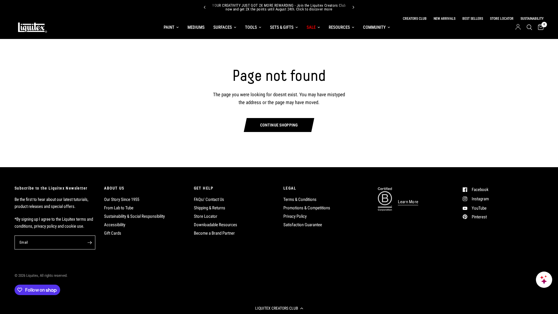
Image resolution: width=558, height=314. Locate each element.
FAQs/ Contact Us (209, 199)
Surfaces (222, 27)
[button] (279, 308)
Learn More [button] (408, 201)
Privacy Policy (295, 216)
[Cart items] (539, 27)
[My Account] (518, 27)
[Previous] (204, 7)
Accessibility (114, 224)
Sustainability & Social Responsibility (134, 216)
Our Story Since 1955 (121, 199)
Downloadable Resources (215, 224)
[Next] (353, 7)
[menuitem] (171, 27)
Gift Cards (112, 233)
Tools (251, 27)
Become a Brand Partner (214, 233)
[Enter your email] (89, 242)
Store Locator (205, 216)
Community (374, 27)
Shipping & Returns (209, 207)
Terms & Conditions (299, 199)
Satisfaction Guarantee (302, 224)
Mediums (196, 27)
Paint (169, 27)
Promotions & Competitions (306, 207)
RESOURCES (339, 27)
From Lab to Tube (118, 207)
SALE (311, 27)
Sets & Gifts (282, 27)
